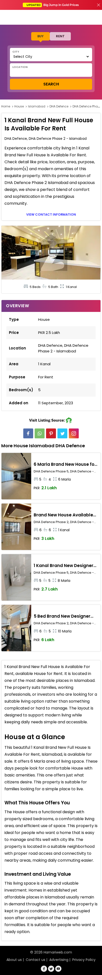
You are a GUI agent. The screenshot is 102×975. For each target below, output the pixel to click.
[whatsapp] (40, 433)
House (19, 106)
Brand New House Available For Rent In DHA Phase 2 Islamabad (63, 515)
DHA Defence (59, 106)
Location (19, 67)
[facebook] (28, 433)
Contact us (35, 959)
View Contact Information (51, 214)
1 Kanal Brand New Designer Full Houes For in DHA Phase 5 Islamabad (65, 566)
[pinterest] (51, 433)
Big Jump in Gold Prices (52, 5)
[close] (98, 5)
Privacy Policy (84, 959)
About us (14, 959)
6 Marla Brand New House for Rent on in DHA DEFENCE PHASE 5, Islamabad (66, 464)
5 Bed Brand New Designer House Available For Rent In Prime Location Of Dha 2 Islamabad (63, 616)
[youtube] (58, 969)
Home (5, 106)
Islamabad (36, 106)
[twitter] (62, 433)
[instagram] (74, 433)
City (15, 52)
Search (51, 84)
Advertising (58, 959)
